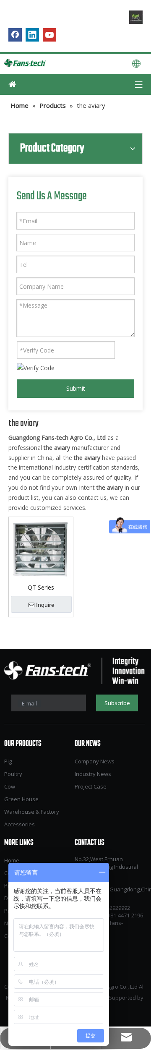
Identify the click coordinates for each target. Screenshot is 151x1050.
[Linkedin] (32, 35)
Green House (21, 799)
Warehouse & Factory (31, 811)
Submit (75, 388)
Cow (9, 786)
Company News (95, 761)
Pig (8, 761)
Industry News (93, 774)
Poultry (13, 774)
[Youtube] (49, 35)
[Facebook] (15, 35)
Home (11, 860)
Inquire (45, 604)
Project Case (91, 786)
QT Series (41, 587)
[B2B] (136, 17)
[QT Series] (41, 549)
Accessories (19, 824)
